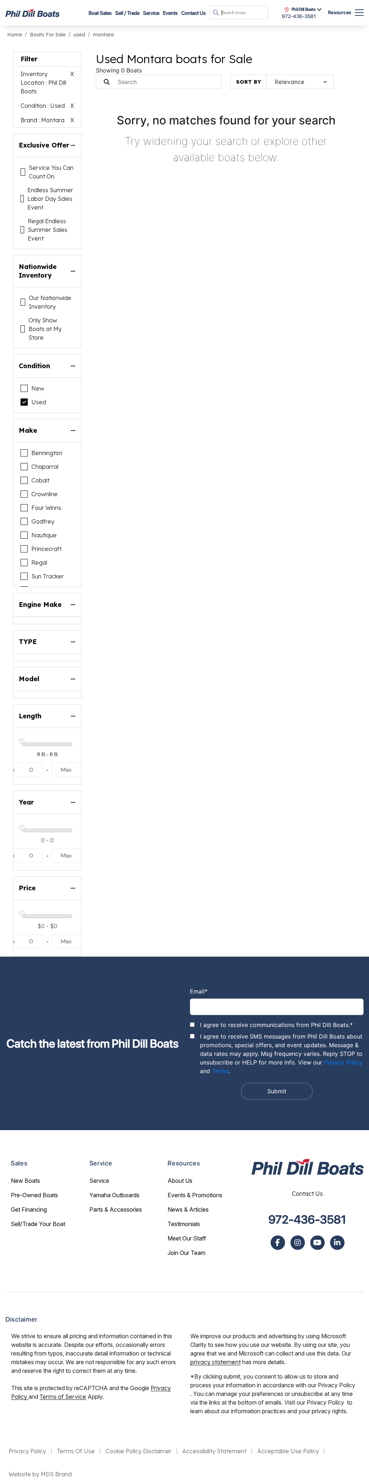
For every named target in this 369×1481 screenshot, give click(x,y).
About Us (180, 1180)
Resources (339, 12)
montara (103, 34)
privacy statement (215, 1362)
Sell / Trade (127, 13)
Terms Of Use (76, 1451)
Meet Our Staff (187, 1238)
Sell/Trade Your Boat (38, 1223)
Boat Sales (100, 13)
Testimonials (184, 1223)
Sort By (248, 82)
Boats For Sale (48, 34)
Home (14, 34)
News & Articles (188, 1209)
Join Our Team (186, 1252)
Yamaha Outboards (114, 1195)
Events (170, 13)
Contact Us (193, 13)
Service (99, 1180)
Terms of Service (63, 1396)
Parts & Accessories (115, 1209)
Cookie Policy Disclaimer (139, 1451)
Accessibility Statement (214, 1451)
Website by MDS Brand (40, 1474)
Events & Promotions (195, 1195)
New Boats (25, 1180)
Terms (220, 1071)
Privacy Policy (343, 1062)
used (79, 34)
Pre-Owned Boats (34, 1195)
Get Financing (29, 1209)
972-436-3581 (307, 1219)
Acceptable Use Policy (288, 1451)
